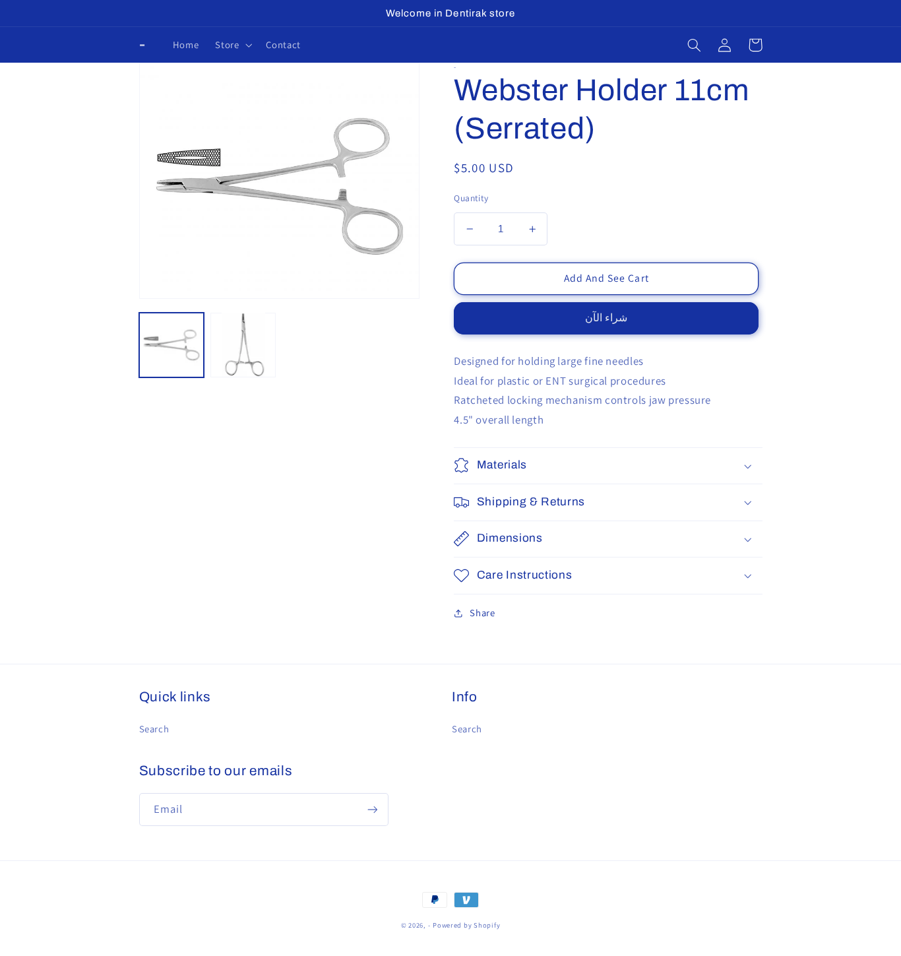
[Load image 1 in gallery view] (171, 344)
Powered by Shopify (466, 925)
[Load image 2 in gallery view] (242, 344)
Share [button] (482, 612)
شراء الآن (606, 318)
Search (154, 728)
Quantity (471, 198)
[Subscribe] (372, 809)
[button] (232, 44)
